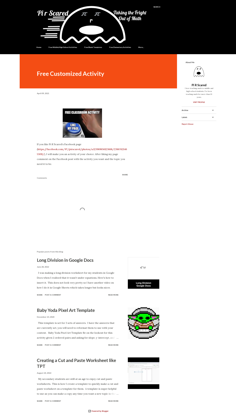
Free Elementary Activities (120, 47)
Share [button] (125, 175)
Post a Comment (53, 295)
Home (38, 47)
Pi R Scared (199, 85)
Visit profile (199, 102)
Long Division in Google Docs (65, 260)
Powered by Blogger (100, 411)
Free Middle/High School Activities (63, 47)
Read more (113, 295)
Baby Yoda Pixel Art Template (66, 310)
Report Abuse (187, 124)
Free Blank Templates (93, 47)
